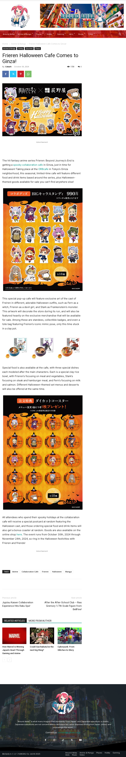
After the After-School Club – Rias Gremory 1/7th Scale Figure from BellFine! (63, 606)
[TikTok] (63, 740)
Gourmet (29, 48)
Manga (68, 571)
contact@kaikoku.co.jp (69, 732)
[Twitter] (13, 74)
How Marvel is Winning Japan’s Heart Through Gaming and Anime (13, 650)
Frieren (45, 571)
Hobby (20, 48)
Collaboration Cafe (30, 571)
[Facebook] (5, 74)
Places (37, 48)
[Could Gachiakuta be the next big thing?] (42, 636)
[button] (120, 34)
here (19, 534)
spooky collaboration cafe (28, 164)
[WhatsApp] (28, 74)
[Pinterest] (20, 74)
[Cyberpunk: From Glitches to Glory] (70, 636)
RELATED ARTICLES (14, 620)
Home (5, 43)
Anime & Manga (18, 43)
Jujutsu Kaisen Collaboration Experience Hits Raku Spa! (17, 604)
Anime (15, 571)
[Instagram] (54, 740)
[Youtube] (80, 740)
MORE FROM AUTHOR (40, 620)
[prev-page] (4, 660)
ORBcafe (43, 169)
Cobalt (8, 66)
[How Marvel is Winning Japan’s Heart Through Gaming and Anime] (14, 636)
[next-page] (10, 660)
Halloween (57, 571)
